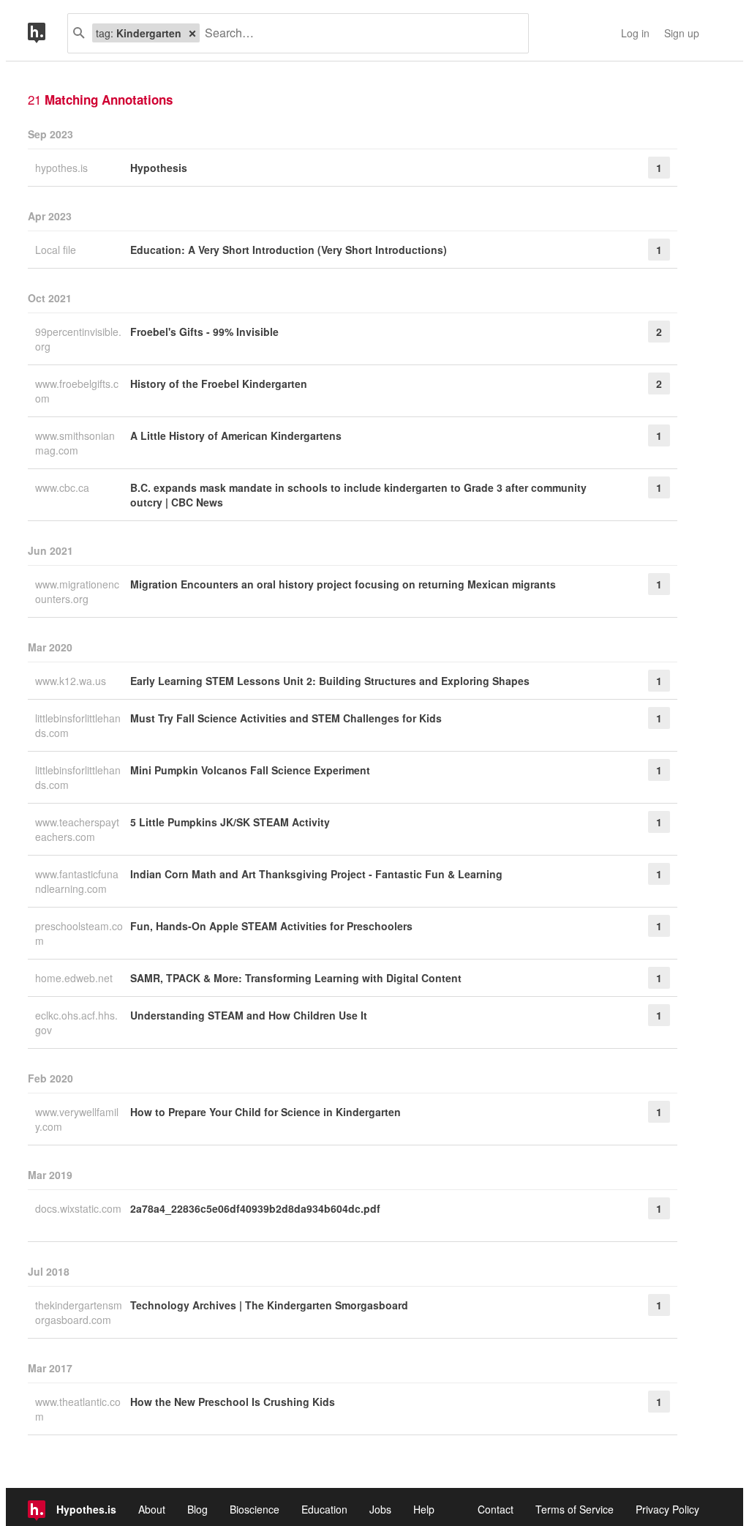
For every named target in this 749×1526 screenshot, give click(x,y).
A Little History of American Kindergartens (236, 435)
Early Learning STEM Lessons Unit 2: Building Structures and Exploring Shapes (330, 680)
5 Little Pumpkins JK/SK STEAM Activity (230, 822)
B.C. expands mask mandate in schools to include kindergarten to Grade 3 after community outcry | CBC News (358, 494)
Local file (57, 249)
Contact (495, 1509)
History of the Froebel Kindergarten (218, 383)
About (151, 1509)
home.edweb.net (75, 977)
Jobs (380, 1509)
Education (324, 1509)
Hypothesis (158, 167)
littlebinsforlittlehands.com (78, 725)
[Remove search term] (192, 32)
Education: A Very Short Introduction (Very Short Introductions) (288, 249)
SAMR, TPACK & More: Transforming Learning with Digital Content (296, 977)
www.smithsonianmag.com (75, 442)
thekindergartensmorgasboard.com (78, 1312)
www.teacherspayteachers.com (77, 829)
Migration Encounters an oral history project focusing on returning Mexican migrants (343, 584)
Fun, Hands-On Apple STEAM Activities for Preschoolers (271, 926)
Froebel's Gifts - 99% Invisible (204, 331)
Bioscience (254, 1509)
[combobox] (358, 33)
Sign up (681, 33)
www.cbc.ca (63, 487)
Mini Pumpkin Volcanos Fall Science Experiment (250, 770)
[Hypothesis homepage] (47, 33)
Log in (635, 33)
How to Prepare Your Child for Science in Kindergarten (265, 1111)
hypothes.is (63, 167)
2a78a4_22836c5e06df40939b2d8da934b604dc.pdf (255, 1208)
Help (423, 1509)
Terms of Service (574, 1509)
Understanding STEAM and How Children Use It (248, 1015)
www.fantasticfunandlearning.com (76, 881)
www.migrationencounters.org (77, 591)
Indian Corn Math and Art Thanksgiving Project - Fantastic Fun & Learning (316, 874)
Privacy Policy (667, 1509)
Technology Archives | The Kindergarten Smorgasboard (269, 1305)
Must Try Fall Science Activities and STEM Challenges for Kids (286, 718)
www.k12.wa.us (72, 680)
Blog (197, 1509)
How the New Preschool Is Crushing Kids (232, 1401)
